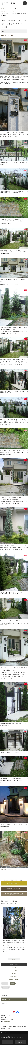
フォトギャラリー (6, 999)
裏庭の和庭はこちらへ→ (7, 869)
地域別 (14, 967)
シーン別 (14, 973)
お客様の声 (5, 1003)
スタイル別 (14, 970)
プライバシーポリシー (15, 1037)
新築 (13, 983)
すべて (5, 983)
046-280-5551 (7, 1021)
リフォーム (6, 987)
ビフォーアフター (14, 976)
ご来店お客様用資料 (14, 979)
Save (26, 40)
